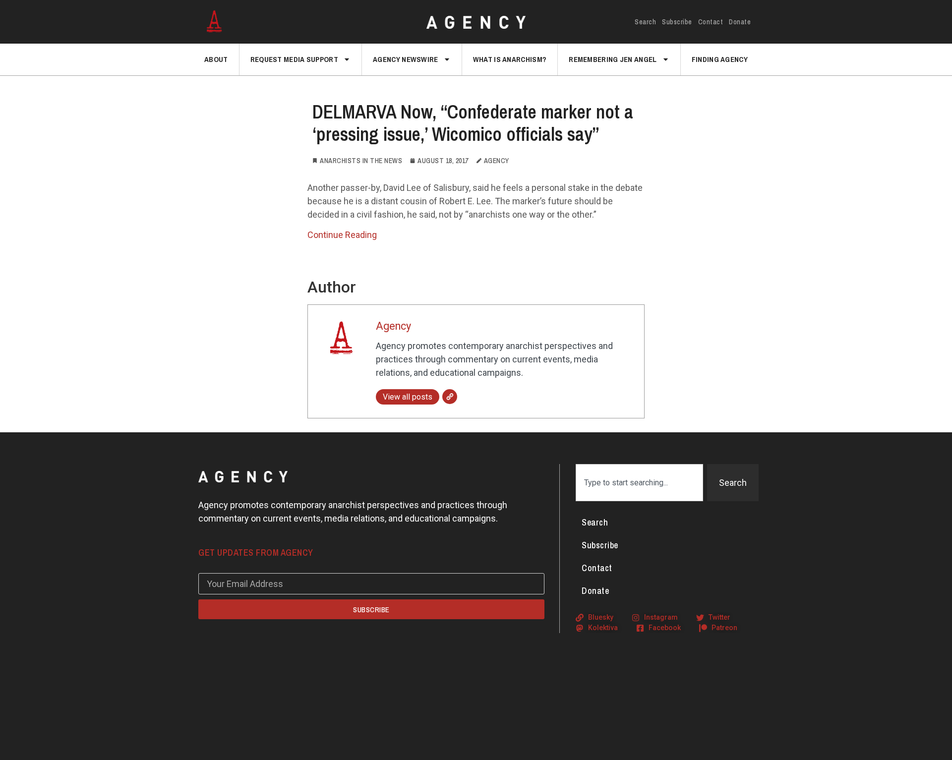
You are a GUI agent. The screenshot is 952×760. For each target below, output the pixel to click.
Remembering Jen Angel (612, 59)
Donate (740, 21)
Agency (393, 326)
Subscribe (677, 21)
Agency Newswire (405, 59)
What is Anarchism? (509, 59)
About (216, 59)
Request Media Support (294, 59)
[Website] (449, 396)
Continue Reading (342, 235)
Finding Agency (720, 59)
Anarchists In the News (361, 160)
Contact (710, 21)
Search (645, 21)
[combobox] (639, 482)
